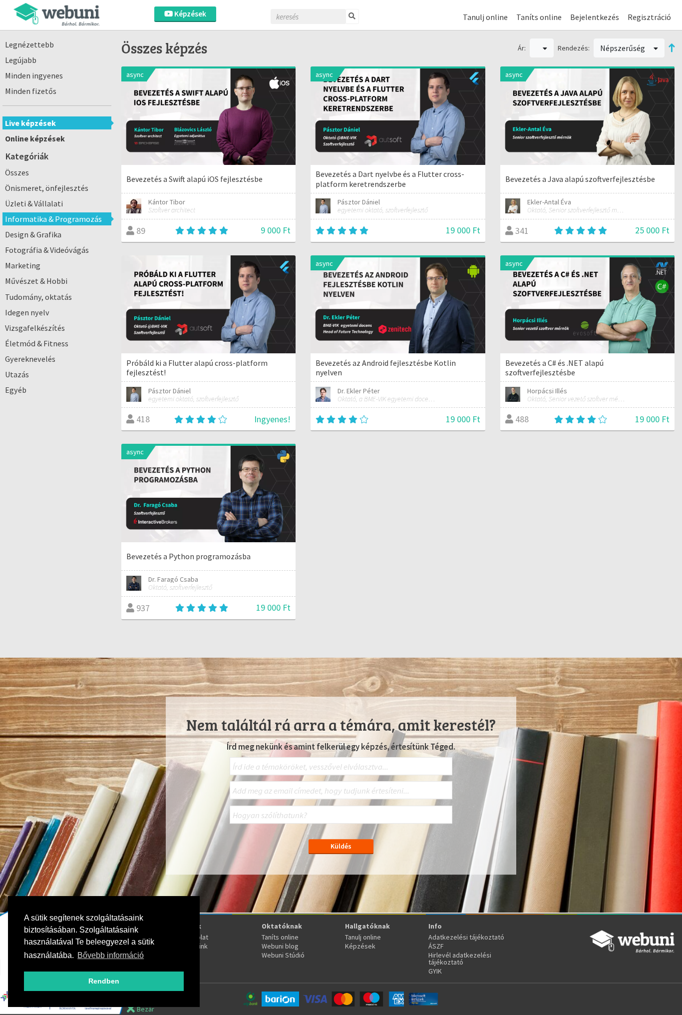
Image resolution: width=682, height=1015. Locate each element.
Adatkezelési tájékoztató (466, 937)
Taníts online (539, 17)
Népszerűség (623, 48)
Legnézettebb (29, 44)
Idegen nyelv (27, 312)
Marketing (22, 265)
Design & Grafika (33, 234)
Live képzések (30, 123)
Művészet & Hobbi (36, 281)
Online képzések (35, 138)
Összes (17, 172)
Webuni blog (280, 946)
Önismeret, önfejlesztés (46, 188)
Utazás (17, 374)
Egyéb (15, 390)
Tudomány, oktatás (38, 297)
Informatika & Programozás (53, 219)
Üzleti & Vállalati (34, 203)
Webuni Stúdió (283, 955)
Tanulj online (485, 17)
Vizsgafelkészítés (35, 328)
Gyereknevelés (30, 359)
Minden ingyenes (34, 75)
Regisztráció (649, 17)
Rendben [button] (103, 981)
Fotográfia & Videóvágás (47, 250)
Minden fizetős (30, 91)
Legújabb (20, 60)
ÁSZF (436, 946)
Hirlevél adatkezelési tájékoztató (459, 959)
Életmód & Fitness (36, 343)
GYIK (435, 971)
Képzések (189, 13)
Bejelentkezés (594, 17)
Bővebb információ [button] (110, 955)
